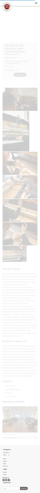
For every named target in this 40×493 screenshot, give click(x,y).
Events (4, 459)
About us (5, 466)
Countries (5, 452)
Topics (4, 455)
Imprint (5, 472)
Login (4, 463)
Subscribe (24, 488)
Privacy (5, 474)
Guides (5, 461)
